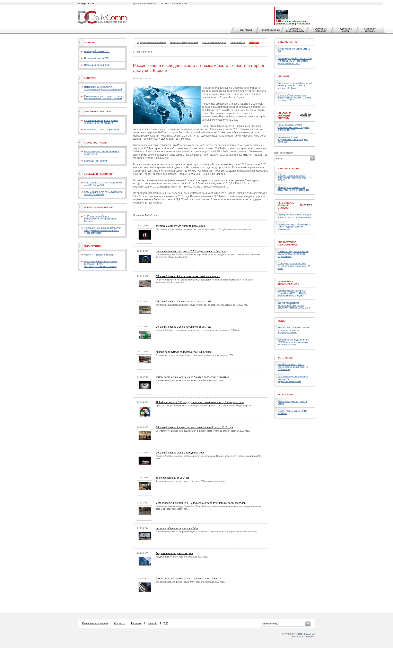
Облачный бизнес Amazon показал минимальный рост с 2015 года (194, 427)
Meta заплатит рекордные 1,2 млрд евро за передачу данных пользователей (201, 503)
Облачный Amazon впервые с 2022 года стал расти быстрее (191, 251)
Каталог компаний (270, 30)
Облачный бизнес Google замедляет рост (180, 452)
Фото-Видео (286, 357)
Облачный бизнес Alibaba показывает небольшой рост (188, 276)
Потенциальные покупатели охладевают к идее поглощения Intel (103, 88)
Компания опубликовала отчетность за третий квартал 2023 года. (190, 380)
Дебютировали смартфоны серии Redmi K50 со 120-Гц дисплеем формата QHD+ (292, 293)
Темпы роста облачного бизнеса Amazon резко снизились (189, 578)
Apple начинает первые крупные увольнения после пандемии (101, 121)
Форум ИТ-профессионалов (98, 254)
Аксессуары (286, 394)
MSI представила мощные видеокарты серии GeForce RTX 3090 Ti (294, 177)
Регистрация (245, 30)
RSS (166, 623)
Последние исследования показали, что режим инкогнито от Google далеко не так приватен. (204, 229)
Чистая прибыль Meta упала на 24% (177, 528)
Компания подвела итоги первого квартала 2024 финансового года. (191, 481)
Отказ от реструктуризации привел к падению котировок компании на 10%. (195, 355)
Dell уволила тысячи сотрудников (101, 129)
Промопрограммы (95, 142)
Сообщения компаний (98, 174)
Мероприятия (93, 246)
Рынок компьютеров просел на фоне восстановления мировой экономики (103, 97)
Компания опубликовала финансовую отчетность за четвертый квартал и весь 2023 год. (202, 305)
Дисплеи (283, 76)
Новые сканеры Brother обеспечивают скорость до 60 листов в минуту (293, 127)
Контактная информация (95, 623)
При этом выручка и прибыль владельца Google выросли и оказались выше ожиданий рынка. (204, 405)
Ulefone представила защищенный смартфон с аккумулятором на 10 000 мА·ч (294, 305)
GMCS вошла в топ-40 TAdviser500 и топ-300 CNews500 (103, 183)
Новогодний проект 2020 (97, 65)
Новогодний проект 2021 (97, 58)
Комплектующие (288, 168)
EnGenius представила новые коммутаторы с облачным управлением (293, 254)
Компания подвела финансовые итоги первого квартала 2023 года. (190, 582)
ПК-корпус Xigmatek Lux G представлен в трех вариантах (293, 188)
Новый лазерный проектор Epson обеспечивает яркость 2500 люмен (293, 367)
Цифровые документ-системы (284, 115)
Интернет (144, 52)
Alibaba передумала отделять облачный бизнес (183, 352)
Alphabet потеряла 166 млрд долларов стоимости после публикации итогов (200, 402)
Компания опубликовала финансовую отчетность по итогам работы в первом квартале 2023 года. (207, 531)
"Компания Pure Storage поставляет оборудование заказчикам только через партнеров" (102, 230)
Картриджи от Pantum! (95, 160)
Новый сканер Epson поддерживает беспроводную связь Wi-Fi (293, 139)
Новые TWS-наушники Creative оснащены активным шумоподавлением (294, 330)
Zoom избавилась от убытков (172, 477)
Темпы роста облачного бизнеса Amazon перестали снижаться (192, 377)
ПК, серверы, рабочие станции (286, 205)
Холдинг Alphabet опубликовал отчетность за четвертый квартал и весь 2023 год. (198, 330)
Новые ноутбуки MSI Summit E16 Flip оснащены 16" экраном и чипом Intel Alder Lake (295, 60)
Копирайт (152, 623)
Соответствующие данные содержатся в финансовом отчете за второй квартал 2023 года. (203, 431)
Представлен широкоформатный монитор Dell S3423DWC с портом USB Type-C (295, 85)
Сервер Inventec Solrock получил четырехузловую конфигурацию (295, 215)
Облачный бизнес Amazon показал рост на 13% (183, 301)
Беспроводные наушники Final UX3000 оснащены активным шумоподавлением (293, 342)
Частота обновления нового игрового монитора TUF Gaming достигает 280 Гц (294, 97)
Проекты (89, 42)
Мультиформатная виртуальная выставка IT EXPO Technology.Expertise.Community (100, 264)
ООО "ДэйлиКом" (305, 634)
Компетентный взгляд (98, 207)
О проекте (119, 623)
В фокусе (90, 78)
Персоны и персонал (98, 111)
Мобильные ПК (287, 42)
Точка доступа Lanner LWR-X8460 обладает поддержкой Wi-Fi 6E (294, 266)
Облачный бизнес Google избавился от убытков (183, 326)
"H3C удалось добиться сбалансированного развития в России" (100, 218)
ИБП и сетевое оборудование (287, 243)
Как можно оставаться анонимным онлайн (180, 226)
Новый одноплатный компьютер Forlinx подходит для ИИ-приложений (294, 226)
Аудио (282, 321)
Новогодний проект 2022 (97, 51)
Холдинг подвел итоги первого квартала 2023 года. (182, 556)
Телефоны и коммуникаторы (288, 282)
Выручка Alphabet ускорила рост (174, 553)
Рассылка (136, 623)
